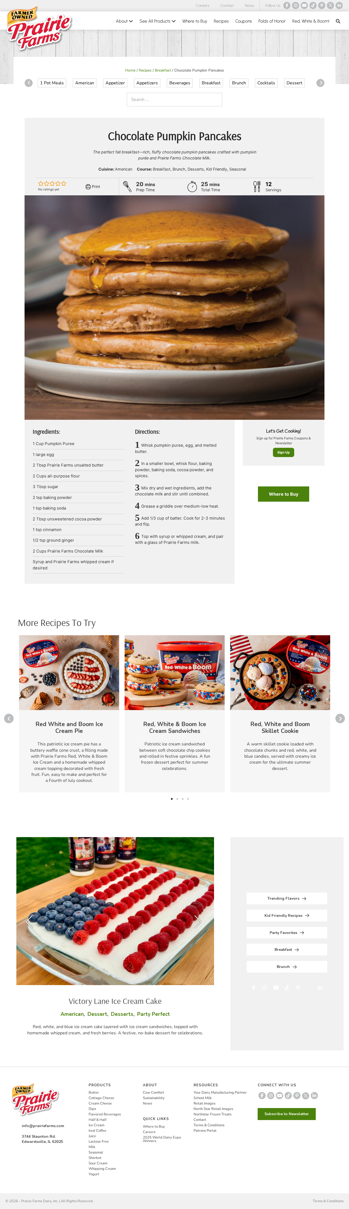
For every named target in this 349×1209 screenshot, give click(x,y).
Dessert (294, 83)
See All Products (156, 21)
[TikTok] (313, 5)
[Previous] (29, 83)
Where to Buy (194, 21)
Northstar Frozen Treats (212, 1114)
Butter (94, 1092)
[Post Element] (69, 713)
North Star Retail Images (213, 1108)
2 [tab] (177, 799)
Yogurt (94, 1174)
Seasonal (96, 1152)
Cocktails (266, 83)
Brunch (239, 83)
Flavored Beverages (105, 1114)
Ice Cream (96, 1125)
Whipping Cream (102, 1168)
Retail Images (204, 1103)
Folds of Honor (272, 21)
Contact (227, 5)
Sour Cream (98, 1163)
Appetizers (147, 83)
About (122, 21)
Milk (92, 1147)
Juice (92, 1136)
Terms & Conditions (209, 1125)
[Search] (216, 99)
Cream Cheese (100, 1103)
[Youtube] (304, 5)
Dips (92, 1108)
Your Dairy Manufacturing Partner (220, 1092)
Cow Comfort (153, 1092)
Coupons (243, 21)
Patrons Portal (205, 1130)
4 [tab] (188, 799)
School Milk (203, 1098)
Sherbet (95, 1157)
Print (95, 186)
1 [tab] (171, 799)
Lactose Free (99, 1141)
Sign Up (283, 452)
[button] (338, 21)
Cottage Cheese (101, 1098)
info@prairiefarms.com (43, 1125)
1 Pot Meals (52, 83)
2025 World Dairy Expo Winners (162, 1139)
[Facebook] (286, 5)
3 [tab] (182, 799)
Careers (202, 5)
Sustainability (154, 1098)
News (249, 5)
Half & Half (97, 1119)
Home (130, 70)
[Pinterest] (321, 5)
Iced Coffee (97, 1130)
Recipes (221, 21)
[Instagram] (295, 5)
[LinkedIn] (339, 5)
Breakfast (163, 70)
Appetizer (115, 83)
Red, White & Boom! (310, 21)
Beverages (179, 83)
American (84, 83)
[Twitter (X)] (330, 5)
